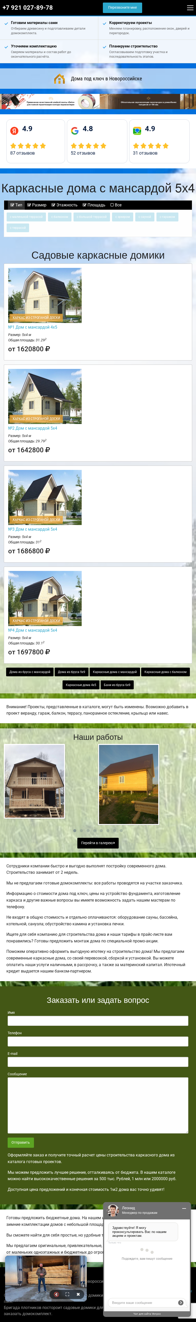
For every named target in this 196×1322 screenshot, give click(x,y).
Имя (11, 1013)
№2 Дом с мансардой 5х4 (32, 428)
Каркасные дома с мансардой (115, 672)
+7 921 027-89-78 (28, 7)
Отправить (20, 1142)
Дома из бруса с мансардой (29, 672)
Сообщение (17, 1074)
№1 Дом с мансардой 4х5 (32, 327)
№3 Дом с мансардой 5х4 (32, 529)
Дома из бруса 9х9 (71, 672)
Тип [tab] (18, 205)
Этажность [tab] (66, 205)
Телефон (15, 1033)
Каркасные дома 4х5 (81, 685)
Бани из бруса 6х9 (117, 685)
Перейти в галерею (97, 843)
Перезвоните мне (122, 7)
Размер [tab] (38, 205)
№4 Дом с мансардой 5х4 (32, 630)
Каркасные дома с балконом (165, 672)
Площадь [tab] (96, 205)
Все (117, 205)
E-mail (12, 1054)
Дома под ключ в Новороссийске (106, 79)
